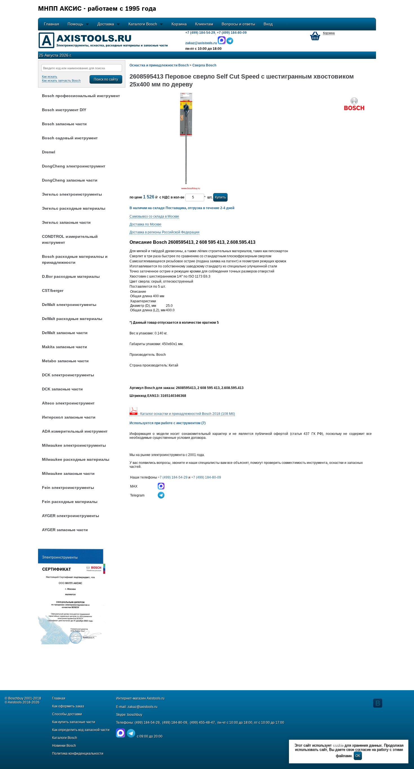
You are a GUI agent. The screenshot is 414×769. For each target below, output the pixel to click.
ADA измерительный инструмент (75, 431)
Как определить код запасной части (81, 730)
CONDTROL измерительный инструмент (70, 239)
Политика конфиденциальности (77, 753)
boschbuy (134, 715)
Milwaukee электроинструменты (74, 445)
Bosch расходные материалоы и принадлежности (75, 259)
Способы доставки (67, 714)
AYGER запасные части (65, 529)
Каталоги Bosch (142, 24)
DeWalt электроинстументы (69, 304)
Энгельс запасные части (66, 222)
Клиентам (204, 24)
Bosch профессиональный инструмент (81, 95)
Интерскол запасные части (68, 417)
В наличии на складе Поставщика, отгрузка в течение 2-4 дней (182, 208)
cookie (338, 745)
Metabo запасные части (65, 361)
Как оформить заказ (68, 706)
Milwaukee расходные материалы (75, 459)
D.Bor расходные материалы (71, 276)
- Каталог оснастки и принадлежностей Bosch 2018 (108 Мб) (186, 414)
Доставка (105, 24)
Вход (268, 24)
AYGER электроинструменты (70, 515)
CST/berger (52, 290)
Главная (51, 24)
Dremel (48, 152)
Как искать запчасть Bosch (61, 80)
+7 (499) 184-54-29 (200, 33)
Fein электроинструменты (68, 487)
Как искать (49, 76)
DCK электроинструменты (68, 375)
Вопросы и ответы (238, 24)
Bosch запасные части (64, 124)
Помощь (75, 24)
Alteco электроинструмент (68, 403)
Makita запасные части (64, 347)
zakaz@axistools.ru (142, 707)
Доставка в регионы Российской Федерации (164, 232)
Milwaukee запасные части (68, 473)
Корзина (179, 24)
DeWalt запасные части (65, 332)
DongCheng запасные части (69, 180)
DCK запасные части (62, 389)
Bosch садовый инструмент (70, 138)
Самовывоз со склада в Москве (154, 216)
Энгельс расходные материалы (73, 208)
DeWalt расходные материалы (72, 318)
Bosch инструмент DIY (64, 110)
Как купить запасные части (73, 722)
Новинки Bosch (64, 746)
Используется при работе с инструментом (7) (168, 423)
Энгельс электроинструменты (72, 194)
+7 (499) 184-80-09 (232, 33)
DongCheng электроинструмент (73, 166)
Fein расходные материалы (69, 501)
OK (357, 756)
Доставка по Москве (145, 224)
